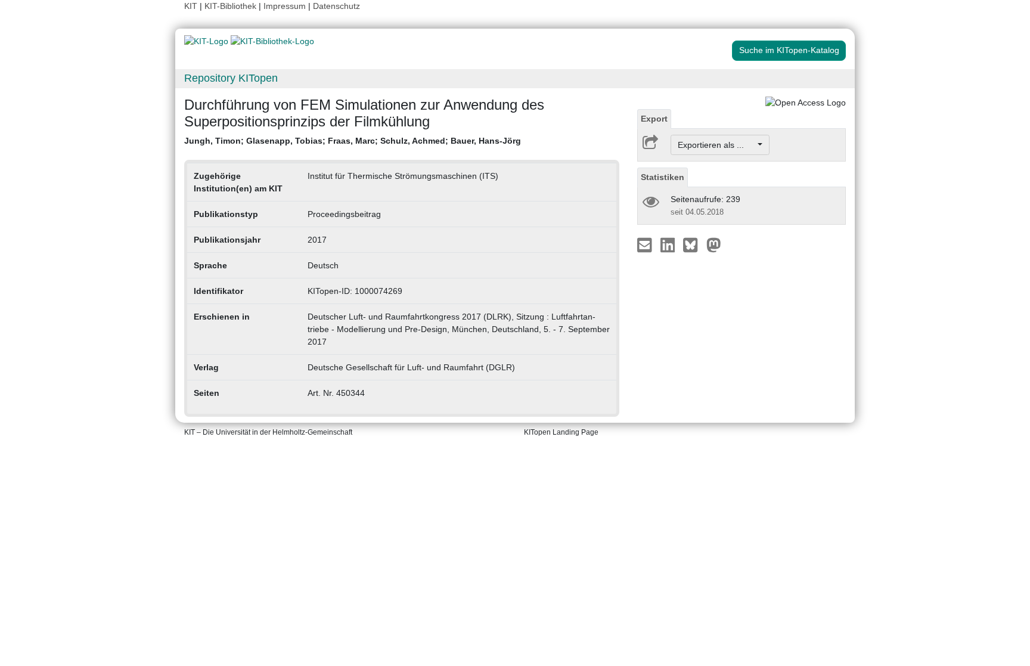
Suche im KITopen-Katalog (789, 50)
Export (654, 118)
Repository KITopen (231, 78)
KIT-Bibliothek (231, 6)
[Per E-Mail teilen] (645, 244)
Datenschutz (336, 6)
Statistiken (662, 177)
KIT (190, 6)
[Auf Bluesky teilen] (693, 244)
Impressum (284, 6)
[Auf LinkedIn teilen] (669, 244)
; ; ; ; (352, 140)
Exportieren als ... (717, 145)
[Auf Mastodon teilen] (713, 244)
